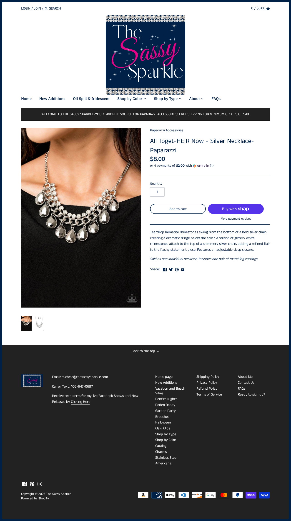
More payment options (236, 218)
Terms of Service (209, 394)
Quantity (156, 184)
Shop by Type (165, 434)
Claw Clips (162, 428)
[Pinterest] (32, 483)
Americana (163, 463)
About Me (245, 376)
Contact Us (246, 382)
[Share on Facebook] (165, 268)
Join (37, 8)
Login (25, 8)
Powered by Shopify (35, 498)
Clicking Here (80, 401)
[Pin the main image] (177, 268)
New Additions (166, 382)
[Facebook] (24, 483)
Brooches (162, 416)
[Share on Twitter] (171, 268)
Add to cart (178, 209)
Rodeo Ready (165, 405)
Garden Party (165, 410)
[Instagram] (40, 483)
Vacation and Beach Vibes (170, 391)
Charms (161, 451)
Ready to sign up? (251, 394)
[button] (210, 165)
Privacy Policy (206, 382)
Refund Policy (206, 388)
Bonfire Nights (166, 399)
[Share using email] (183, 268)
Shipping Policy (207, 376)
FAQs (241, 388)
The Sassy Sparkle (58, 494)
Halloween (163, 422)
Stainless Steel (166, 457)
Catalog (160, 445)
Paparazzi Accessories (166, 130)
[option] (26, 323)
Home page (164, 376)
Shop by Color (165, 440)
